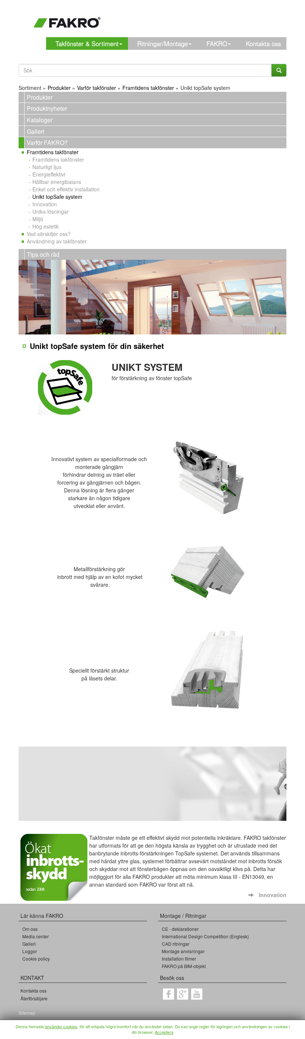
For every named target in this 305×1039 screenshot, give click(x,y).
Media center (35, 936)
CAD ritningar (175, 944)
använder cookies (61, 1026)
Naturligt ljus (46, 167)
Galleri (35, 131)
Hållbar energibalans (56, 181)
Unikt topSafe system (57, 196)
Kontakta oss (263, 43)
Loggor (29, 951)
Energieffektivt (48, 174)
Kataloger (39, 120)
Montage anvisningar (183, 951)
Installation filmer (179, 958)
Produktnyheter (47, 108)
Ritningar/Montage (162, 43)
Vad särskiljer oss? (49, 233)
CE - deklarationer (180, 929)
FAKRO (216, 43)
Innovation (44, 204)
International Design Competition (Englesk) (205, 936)
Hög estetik (45, 226)
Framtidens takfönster (52, 152)
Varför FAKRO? (47, 142)
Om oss (30, 929)
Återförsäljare (34, 998)
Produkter (39, 97)
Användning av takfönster (57, 241)
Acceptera (164, 1032)
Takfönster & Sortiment (87, 43)
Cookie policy (36, 958)
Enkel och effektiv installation (66, 189)
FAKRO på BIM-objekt (184, 966)
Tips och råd (43, 254)
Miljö (37, 219)
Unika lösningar (50, 211)
